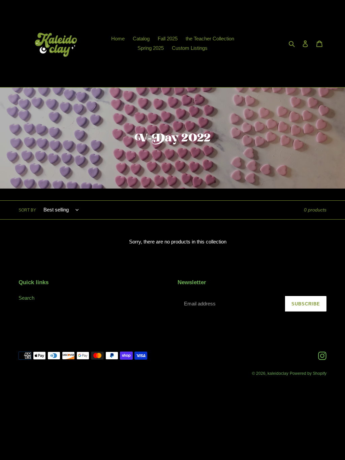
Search (26, 298)
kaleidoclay (278, 373)
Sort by (27, 210)
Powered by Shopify (308, 373)
